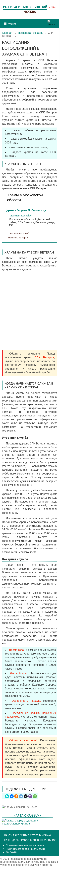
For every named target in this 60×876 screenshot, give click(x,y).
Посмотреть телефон (20, 215)
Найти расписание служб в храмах (28, 835)
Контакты (11, 852)
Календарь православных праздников (30, 840)
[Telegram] (21, 796)
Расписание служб (19, 233)
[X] (26, 796)
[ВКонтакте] (12, 796)
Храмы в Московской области (25, 197)
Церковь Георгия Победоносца (25, 210)
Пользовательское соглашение (25, 845)
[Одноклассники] (16, 796)
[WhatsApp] (35, 796)
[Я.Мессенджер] (7, 796)
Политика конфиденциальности (25, 848)
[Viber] (30, 796)
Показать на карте (18, 237)
